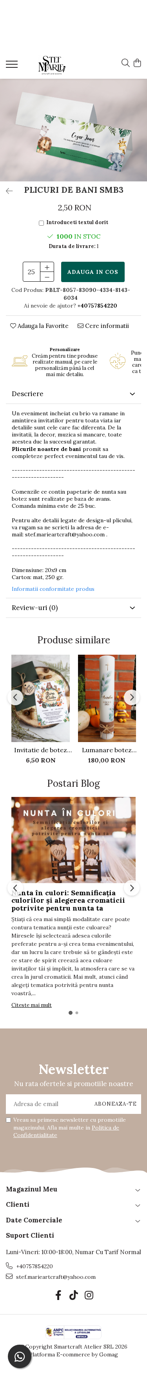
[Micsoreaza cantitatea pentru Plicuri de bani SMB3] (47, 277)
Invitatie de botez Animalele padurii (40, 750)
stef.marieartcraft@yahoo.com (65, 534)
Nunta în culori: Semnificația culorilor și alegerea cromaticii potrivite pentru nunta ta (68, 900)
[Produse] (13, 66)
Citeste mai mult (31, 1005)
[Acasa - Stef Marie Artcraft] (52, 65)
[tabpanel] (73, 130)
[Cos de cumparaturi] (137, 63)
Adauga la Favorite (42, 326)
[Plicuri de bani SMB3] (73, 130)
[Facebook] (58, 1296)
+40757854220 (34, 1266)
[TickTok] (73, 1296)
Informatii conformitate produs (53, 588)
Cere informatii (106, 326)
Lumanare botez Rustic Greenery (107, 750)
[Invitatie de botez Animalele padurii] (40, 698)
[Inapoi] (6, 191)
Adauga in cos (92, 271)
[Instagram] (89, 1296)
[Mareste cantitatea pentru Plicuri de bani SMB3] (47, 267)
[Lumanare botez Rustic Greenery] (106, 698)
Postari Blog (73, 783)
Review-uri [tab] (35, 607)
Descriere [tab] (28, 393)
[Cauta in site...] (126, 63)
